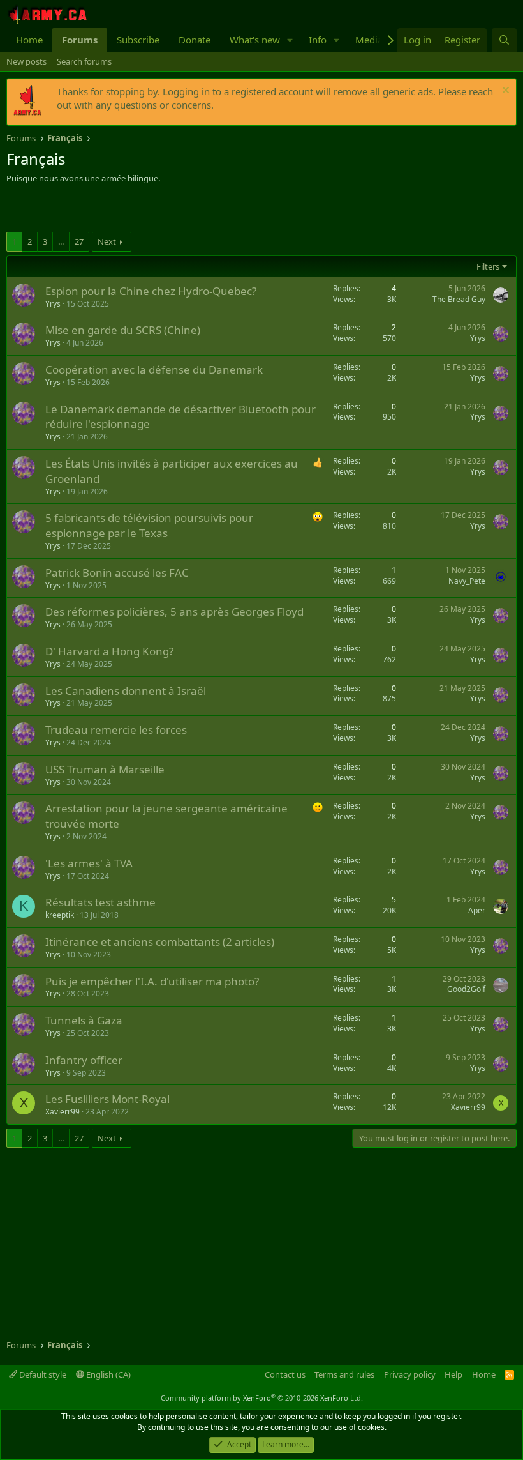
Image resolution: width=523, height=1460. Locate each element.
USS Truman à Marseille (105, 769)
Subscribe (138, 39)
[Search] (504, 40)
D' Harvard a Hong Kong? (109, 651)
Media (369, 39)
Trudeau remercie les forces (116, 729)
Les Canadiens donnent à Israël (125, 690)
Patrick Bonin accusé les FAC (117, 572)
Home (29, 39)
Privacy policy (410, 1374)
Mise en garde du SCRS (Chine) (122, 330)
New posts (26, 61)
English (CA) (107, 1374)
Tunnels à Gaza (83, 1020)
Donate (194, 39)
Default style (41, 1374)
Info (318, 39)
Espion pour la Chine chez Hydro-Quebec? (150, 291)
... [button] (61, 241)
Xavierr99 (62, 1111)
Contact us (285, 1374)
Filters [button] (487, 266)
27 (79, 241)
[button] (290, 40)
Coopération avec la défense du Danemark (154, 369)
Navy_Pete (466, 580)
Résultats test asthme (100, 902)
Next (107, 241)
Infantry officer (83, 1060)
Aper (476, 910)
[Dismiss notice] (504, 91)
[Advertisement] (155, 209)
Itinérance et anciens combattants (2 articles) (159, 941)
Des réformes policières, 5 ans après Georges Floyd (174, 611)
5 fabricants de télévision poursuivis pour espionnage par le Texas (149, 525)
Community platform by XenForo (262, 1398)
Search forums (84, 61)
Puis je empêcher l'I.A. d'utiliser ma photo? (152, 981)
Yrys (53, 303)
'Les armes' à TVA (89, 863)
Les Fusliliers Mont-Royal (107, 1098)
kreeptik (59, 914)
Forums (80, 39)
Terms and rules (344, 1374)
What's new (255, 39)
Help (453, 1374)
